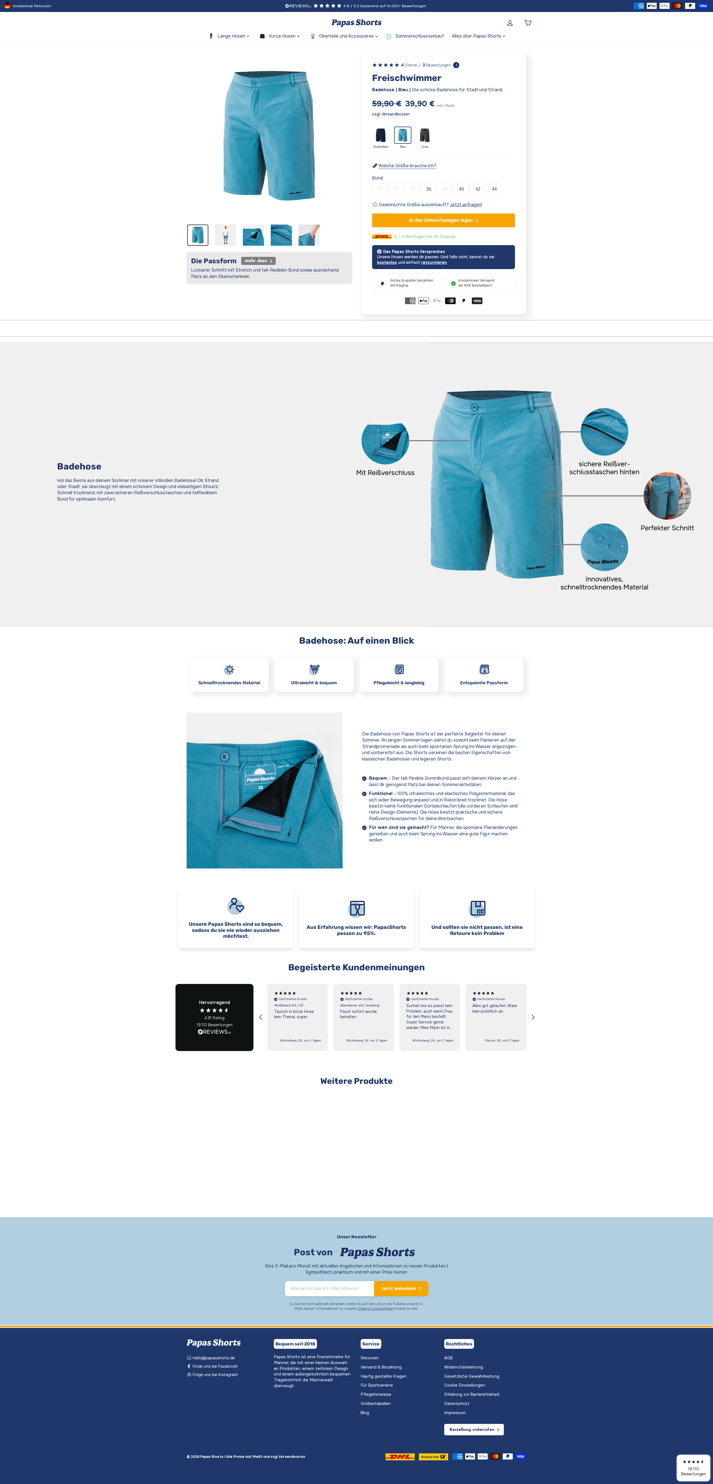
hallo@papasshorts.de (213, 1357)
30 (379, 189)
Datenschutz (457, 1403)
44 (494, 189)
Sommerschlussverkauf (419, 36)
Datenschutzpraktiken (375, 1308)
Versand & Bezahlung (381, 1367)
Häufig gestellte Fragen (384, 1376)
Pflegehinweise (376, 1394)
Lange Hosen (231, 36)
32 (395, 189)
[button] (261, 1017)
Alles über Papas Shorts (476, 36)
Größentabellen (376, 1403)
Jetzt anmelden (399, 1288)
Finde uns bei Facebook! (215, 1366)
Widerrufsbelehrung (463, 1367)
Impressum (455, 1413)
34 (412, 189)
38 (445, 189)
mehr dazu (256, 260)
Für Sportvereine (377, 1385)
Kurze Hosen (282, 36)
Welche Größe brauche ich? (407, 166)
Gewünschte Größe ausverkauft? (430, 205)
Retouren (370, 1358)
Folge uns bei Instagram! (215, 1374)
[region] (396, 1017)
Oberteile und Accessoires (346, 36)
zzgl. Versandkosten (391, 114)
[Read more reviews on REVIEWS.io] (214, 1032)
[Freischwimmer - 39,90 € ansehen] (217, 1130)
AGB (448, 1358)
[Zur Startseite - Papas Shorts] (356, 23)
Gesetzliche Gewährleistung (471, 1376)
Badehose (194, 1174)
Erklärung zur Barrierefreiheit (472, 1394)
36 (428, 189)
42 (477, 189)
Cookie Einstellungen (464, 1385)
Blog (365, 1413)
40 (461, 189)
